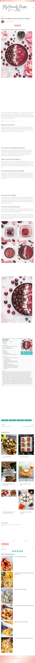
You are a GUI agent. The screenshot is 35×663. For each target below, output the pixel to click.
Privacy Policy (11, 656)
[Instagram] (4, 1)
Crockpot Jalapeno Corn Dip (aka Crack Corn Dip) (24, 573)
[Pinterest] (6, 1)
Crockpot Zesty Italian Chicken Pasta (23, 638)
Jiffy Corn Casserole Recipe (21, 621)
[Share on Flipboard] (20, 420)
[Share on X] (28, 420)
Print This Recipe (27, 352)
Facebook (9, 338)
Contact (25, 656)
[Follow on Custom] (22, 551)
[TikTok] (8, 1)
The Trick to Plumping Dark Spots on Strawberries (9, 512)
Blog (4, 16)
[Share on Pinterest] (12, 420)
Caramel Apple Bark (7, 456)
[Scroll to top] (33, 659)
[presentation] (9, 444)
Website (25, 540)
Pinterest (17, 338)
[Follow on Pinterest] (13, 551)
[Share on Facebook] (4, 420)
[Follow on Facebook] (15, 551)
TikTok (22, 338)
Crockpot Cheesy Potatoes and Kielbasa (24, 605)
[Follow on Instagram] (20, 551)
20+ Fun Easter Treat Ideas (6, 425)
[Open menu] (33, 7)
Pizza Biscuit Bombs (24, 456)
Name (2, 540)
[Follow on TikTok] (17, 551)
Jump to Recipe (18, 25)
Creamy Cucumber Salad (20, 589)
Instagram (13, 338)
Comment (3, 525)
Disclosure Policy (19, 656)
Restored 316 (26, 661)
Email (14, 540)
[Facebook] (2, 1)
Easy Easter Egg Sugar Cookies (28, 425)
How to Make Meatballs (20, 556)
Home (2, 16)
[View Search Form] (33, 0)
